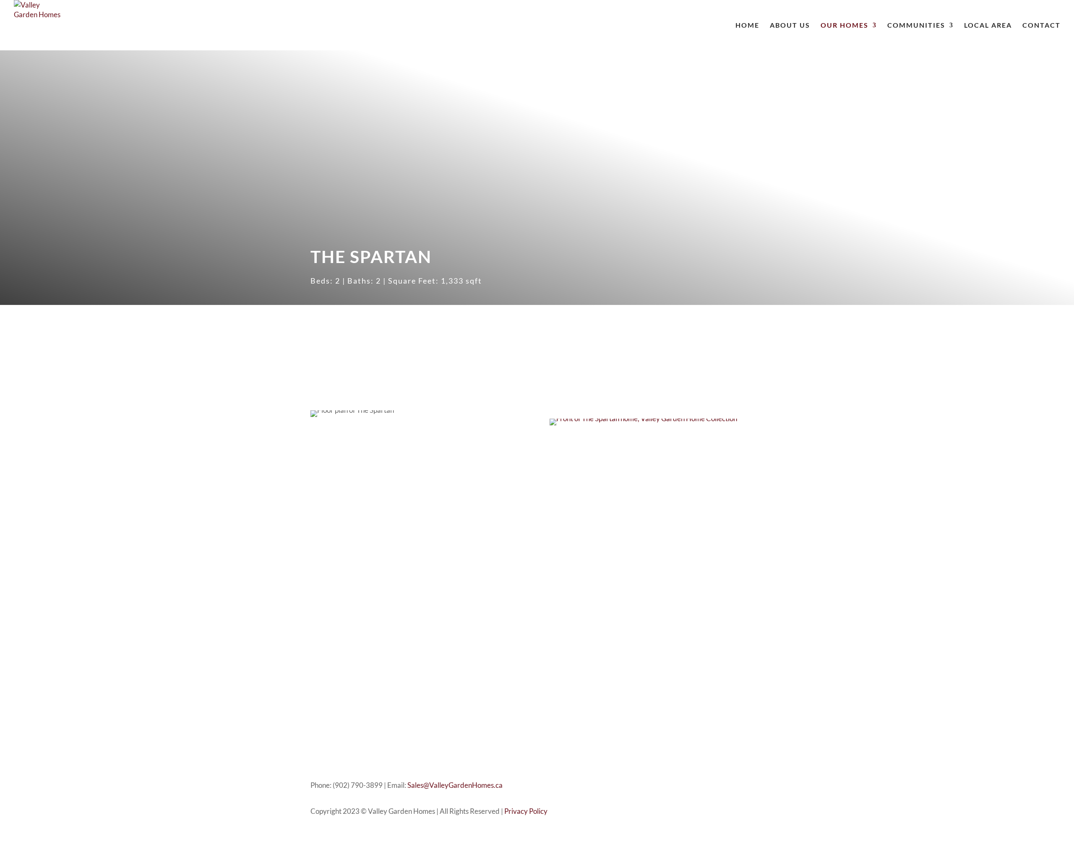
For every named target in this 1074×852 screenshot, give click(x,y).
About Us (790, 25)
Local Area (988, 25)
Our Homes (844, 25)
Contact (1041, 25)
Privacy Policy (525, 811)
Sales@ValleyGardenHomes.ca (455, 785)
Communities (916, 25)
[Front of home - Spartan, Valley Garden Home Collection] (643, 418)
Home (747, 25)
